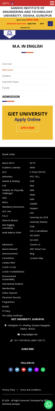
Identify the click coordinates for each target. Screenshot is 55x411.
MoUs (5, 202)
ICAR (32, 181)
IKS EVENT (35, 235)
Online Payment (9, 292)
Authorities (7, 176)
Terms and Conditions (30, 389)
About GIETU (8, 163)
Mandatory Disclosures (13, 206)
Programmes (8, 302)
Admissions (7, 244)
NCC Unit (6, 211)
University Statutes (39, 221)
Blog (32, 253)
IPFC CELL (35, 176)
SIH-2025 (34, 240)
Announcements (10, 253)
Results (5, 306)
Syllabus (6, 76)
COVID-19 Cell (9, 267)
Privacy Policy (8, 389)
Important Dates (10, 82)
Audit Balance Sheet (11, 232)
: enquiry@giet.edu (29, 334)
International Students (12, 283)
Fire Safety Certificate (12, 315)
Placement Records (11, 297)
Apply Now (27, 20)
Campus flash (8, 262)
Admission (7, 70)
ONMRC (34, 203)
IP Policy (6, 311)
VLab (32, 226)
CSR (4, 185)
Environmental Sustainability (9, 278)
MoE (32, 185)
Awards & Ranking (11, 181)
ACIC (4, 172)
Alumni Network (9, 249)
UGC (32, 212)
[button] (48, 404)
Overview (7, 64)
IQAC (4, 197)
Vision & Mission (10, 220)
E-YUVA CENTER (37, 172)
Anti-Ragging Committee (8, 226)
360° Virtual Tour (38, 249)
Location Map (36, 258)
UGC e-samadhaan (39, 231)
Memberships (8, 288)
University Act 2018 (39, 217)
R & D (5, 215)
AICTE (32, 163)
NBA (32, 190)
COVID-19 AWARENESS (13, 271)
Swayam (34, 208)
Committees (8, 258)
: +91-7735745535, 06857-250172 (28, 340)
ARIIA (32, 167)
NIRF (42, 24)
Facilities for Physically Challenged (12, 192)
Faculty (6, 87)
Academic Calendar (11, 167)
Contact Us (25, 28)
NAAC (32, 194)
